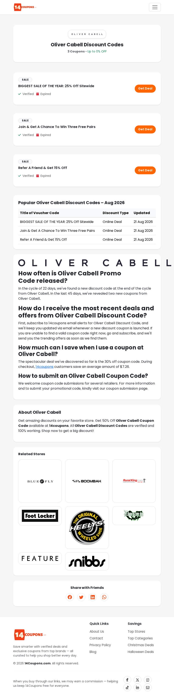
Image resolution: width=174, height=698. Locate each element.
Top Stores (136, 631)
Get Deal (145, 88)
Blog (93, 652)
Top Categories (140, 638)
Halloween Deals (141, 652)
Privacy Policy (100, 645)
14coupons (44, 366)
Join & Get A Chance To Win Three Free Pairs (56, 126)
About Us (97, 631)
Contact (96, 638)
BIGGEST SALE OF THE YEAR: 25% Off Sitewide (56, 86)
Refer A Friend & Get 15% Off (42, 167)
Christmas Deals (141, 645)
